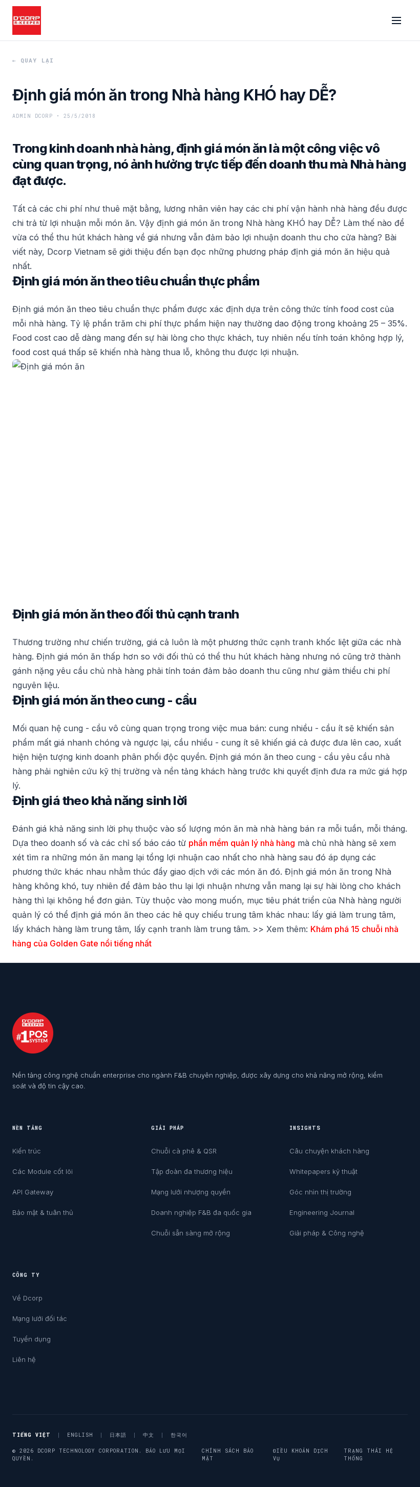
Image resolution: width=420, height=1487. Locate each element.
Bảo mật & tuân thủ (42, 1212)
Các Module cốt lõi (42, 1171)
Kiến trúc (26, 1151)
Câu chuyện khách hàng (329, 1151)
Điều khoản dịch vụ (300, 1455)
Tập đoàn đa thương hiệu (192, 1171)
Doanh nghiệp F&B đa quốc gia (201, 1212)
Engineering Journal (321, 1212)
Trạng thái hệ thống (368, 1455)
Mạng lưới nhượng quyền (190, 1192)
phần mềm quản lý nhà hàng (241, 843)
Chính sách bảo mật (228, 1455)
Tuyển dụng (31, 1339)
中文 (148, 1435)
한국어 (179, 1435)
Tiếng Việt (31, 1435)
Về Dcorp (27, 1298)
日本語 (118, 1435)
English (80, 1435)
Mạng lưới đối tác (39, 1318)
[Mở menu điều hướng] (396, 20)
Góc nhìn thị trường (320, 1192)
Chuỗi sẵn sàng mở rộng (190, 1233)
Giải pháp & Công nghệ (326, 1233)
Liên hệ (24, 1359)
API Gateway (32, 1192)
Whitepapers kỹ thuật (323, 1171)
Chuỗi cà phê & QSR (184, 1151)
